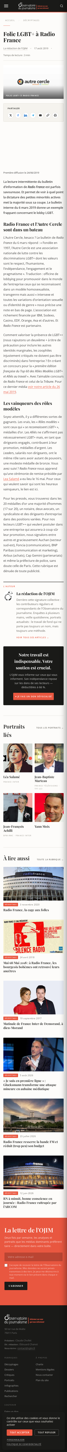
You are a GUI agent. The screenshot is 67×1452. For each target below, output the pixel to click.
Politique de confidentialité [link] (24, 1444)
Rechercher (10, 1396)
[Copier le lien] (48, 115)
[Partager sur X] (11, 115)
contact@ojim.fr (26, 1348)
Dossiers (9, 1369)
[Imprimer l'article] (55, 115)
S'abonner (16, 1286)
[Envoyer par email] (40, 115)
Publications (11, 1391)
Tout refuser (47, 1432)
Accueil (10, 20)
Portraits (9, 1380)
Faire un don (11, 1411)
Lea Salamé (11, 479)
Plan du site (42, 1380)
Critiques (9, 1375)
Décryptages (31, 20)
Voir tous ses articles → (32, 637)
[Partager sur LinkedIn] (25, 115)
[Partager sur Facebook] (18, 115)
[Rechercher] (61, 6)
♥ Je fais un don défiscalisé (33, 696)
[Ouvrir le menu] (6, 6)
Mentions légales (45, 1369)
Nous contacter (44, 1375)
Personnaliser (16, 1439)
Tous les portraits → (50, 727)
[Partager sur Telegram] (33, 115)
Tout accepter (19, 1432)
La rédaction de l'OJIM (15, 48)
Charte (39, 1364)
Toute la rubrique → (50, 859)
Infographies (11, 1385)
